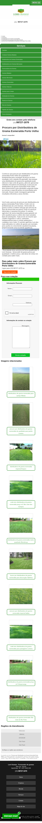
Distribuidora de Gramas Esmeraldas (12, 59)
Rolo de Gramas (6, 105)
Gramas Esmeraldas (7, 82)
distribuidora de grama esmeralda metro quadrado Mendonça (21, 541)
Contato (21, 800)
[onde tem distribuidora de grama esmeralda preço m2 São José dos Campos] (21, 487)
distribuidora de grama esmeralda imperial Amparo (21, 468)
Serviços (21, 46)
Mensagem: (26, 326)
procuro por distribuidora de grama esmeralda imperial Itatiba (21, 612)
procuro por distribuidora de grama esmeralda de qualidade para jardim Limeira (21, 431)
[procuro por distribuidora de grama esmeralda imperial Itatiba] (21, 596)
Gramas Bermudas (7, 77)
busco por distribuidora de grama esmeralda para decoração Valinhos (21, 576)
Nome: (10, 288)
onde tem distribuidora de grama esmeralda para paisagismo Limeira (21, 647)
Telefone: (29, 302)
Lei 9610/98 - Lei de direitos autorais (28, 758)
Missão (21, 789)
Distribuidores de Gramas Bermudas (12, 64)
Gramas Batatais (6, 73)
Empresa (21, 783)
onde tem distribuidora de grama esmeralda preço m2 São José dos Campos (21, 504)
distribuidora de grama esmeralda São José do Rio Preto (21, 719)
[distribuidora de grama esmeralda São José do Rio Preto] (21, 702)
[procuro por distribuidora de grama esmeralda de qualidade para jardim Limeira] (21, 414)
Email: (10, 295)
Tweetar (6, 139)
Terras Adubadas (7, 114)
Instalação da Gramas (8, 96)
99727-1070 (23, 22)
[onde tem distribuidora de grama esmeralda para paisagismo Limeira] (21, 631)
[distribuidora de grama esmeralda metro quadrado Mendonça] (21, 525)
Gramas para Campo (8, 91)
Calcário (4, 50)
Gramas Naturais (7, 87)
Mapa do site (21, 806)
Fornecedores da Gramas (9, 68)
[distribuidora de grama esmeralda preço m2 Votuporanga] (21, 667)
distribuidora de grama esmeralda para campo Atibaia (21, 394)
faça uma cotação (10, 272)
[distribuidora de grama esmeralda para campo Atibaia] (21, 378)
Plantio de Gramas (7, 100)
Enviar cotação (20, 355)
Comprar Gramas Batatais (9, 55)
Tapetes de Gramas (7, 109)
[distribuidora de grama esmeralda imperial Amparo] (21, 451)
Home (21, 777)
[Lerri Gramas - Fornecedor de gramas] (21, 12)
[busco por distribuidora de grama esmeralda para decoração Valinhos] (21, 560)
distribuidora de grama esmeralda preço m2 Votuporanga (21, 683)
